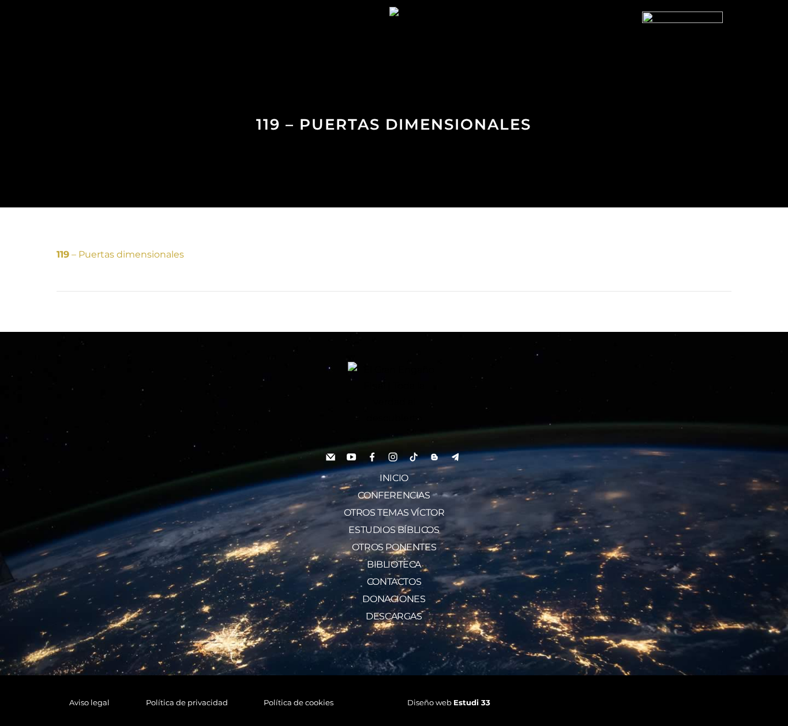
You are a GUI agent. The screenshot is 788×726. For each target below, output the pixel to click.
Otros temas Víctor (394, 512)
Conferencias (394, 495)
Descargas (394, 616)
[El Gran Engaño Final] (682, 51)
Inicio (394, 477)
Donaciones (393, 598)
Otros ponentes (394, 547)
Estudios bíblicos (393, 529)
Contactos (394, 581)
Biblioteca (394, 564)
